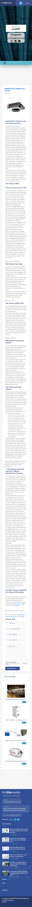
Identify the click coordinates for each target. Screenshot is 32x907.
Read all (4, 879)
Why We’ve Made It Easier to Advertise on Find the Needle (17, 848)
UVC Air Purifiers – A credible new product (17, 720)
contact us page (20, 604)
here (17, 602)
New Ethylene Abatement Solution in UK (16, 761)
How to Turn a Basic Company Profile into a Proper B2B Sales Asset (18, 840)
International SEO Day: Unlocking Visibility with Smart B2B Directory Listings (19, 873)
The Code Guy (10, 902)
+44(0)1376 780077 (14, 815)
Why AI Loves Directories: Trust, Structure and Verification (18, 855)
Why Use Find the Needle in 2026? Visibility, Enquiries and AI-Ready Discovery (19, 831)
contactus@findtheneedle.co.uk (12, 802)
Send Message (11, 668)
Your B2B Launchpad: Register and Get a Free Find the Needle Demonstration (18, 864)
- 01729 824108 (15, 605)
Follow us (5, 890)
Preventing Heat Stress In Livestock (15, 699)
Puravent (16, 34)
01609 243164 (17, 38)
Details (24, 701)
